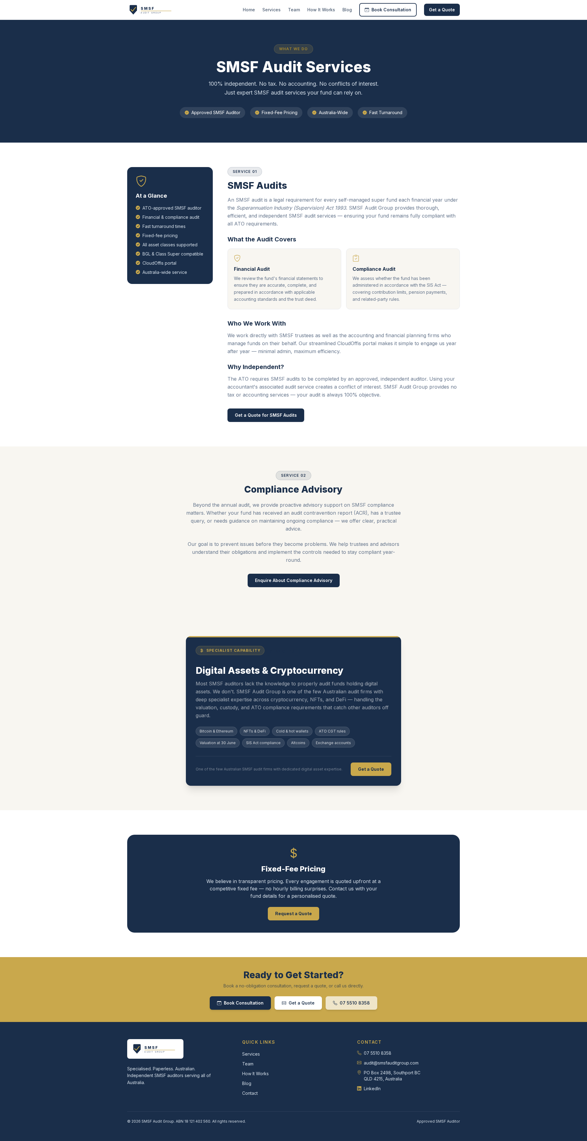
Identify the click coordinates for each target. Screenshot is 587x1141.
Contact (250, 1093)
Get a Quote (442, 9)
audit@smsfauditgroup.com (391, 1062)
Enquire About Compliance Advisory (293, 580)
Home (249, 9)
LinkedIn (372, 1088)
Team (294, 9)
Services (271, 9)
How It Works (321, 9)
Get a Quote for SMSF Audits (266, 415)
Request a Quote (293, 913)
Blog (347, 9)
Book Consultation (391, 9)
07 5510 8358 (355, 1002)
